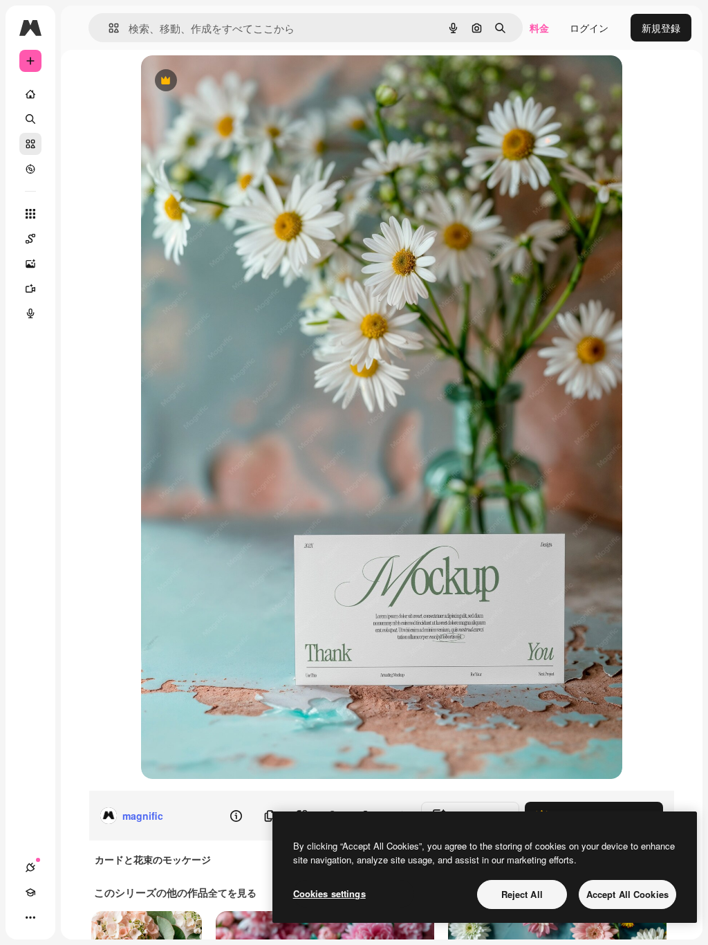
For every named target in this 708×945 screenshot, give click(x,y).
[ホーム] (30, 94)
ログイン (589, 28)
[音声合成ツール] (30, 313)
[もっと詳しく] (30, 169)
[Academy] (30, 892)
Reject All (522, 894)
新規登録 (661, 28)
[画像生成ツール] (30, 264)
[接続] (30, 867)
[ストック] (30, 144)
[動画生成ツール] (30, 288)
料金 (539, 28)
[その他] (30, 917)
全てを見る (232, 892)
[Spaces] (30, 239)
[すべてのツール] (30, 214)
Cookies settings (329, 893)
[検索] (30, 119)
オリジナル (236, 81)
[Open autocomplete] (108, 28)
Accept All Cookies (627, 894)
